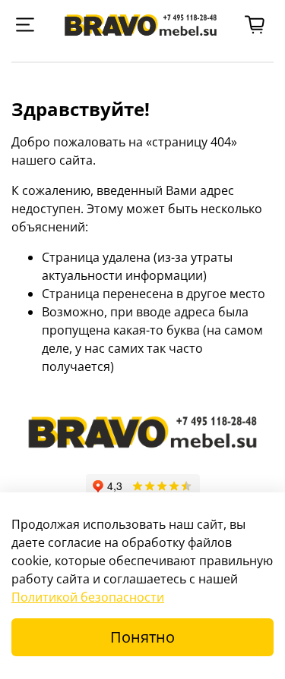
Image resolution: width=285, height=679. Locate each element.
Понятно (142, 637)
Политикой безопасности (87, 597)
